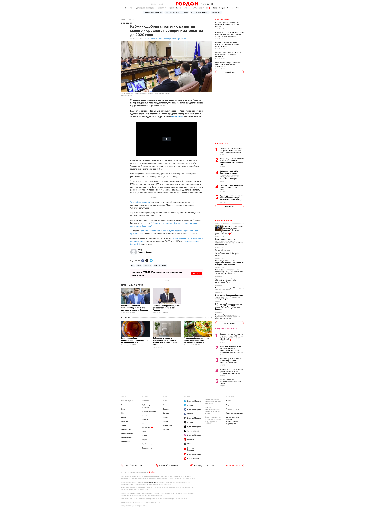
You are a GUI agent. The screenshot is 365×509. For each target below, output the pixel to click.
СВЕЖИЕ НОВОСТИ (224, 220)
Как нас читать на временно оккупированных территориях (232, 420)
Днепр (165, 421)
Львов (165, 405)
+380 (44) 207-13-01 (134, 465)
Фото (215, 8)
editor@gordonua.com (204, 465)
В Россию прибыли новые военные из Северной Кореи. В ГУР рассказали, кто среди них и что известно (228, 307)
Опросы (230, 8)
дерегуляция (147, 265)
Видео (222, 8)
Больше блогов (229, 72)
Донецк (166, 413)
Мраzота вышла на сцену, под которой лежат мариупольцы (227, 64)
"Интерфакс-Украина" (140, 202)
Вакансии (229, 401)
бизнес (139, 265)
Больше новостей (229, 323)
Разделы (145, 397)
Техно (123, 425)
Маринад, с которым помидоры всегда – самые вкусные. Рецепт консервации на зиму (232, 371)
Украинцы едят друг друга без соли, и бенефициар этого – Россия (228, 24)
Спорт (123, 417)
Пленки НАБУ (216, 12)
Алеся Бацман (193, 431)
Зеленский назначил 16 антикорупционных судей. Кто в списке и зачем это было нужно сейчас (227, 253)
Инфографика (126, 438)
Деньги (124, 409)
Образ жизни (126, 429)
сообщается (177, 116)
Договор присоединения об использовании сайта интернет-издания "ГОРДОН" (213, 420)
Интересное (125, 442)
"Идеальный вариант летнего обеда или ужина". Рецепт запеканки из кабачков (196, 340)
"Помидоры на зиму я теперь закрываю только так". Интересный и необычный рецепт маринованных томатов (231, 349)
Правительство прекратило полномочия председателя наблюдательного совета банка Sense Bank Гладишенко (229, 242)
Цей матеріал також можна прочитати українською (166, 39)
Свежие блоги (222, 19)
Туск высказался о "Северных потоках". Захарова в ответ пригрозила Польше (226, 281)
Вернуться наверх (233, 465)
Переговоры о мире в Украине (176, 12)
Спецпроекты (147, 448)
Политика (131, 19)
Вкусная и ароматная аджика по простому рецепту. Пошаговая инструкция (231, 360)
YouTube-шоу (147, 444)
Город (165, 397)
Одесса (166, 409)
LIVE (195, 8)
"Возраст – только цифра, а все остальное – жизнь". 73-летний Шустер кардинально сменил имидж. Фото (231, 337)
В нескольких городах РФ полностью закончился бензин (229, 289)
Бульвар (187, 8)
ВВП (132, 265)
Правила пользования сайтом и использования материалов (213, 401)
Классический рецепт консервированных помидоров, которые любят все (134, 340)
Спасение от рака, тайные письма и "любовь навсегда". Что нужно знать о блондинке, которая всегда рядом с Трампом (229, 230)
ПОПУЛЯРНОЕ (221, 143)
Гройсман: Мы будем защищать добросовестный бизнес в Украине (166, 308)
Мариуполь (167, 425)
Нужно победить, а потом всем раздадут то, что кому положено (228, 54)
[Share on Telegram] (151, 260)
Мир (123, 413)
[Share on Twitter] (146, 260)
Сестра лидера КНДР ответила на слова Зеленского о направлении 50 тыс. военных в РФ (232, 161)
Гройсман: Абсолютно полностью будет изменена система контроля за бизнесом (135, 308)
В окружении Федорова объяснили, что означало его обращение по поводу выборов (229, 297)
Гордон (123, 19)
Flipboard (191, 439)
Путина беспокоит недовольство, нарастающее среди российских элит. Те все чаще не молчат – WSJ (229, 272)
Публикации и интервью (145, 8)
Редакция (229, 405)
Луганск (166, 429)
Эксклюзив (204, 8)
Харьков (166, 417)
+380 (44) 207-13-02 (168, 465)
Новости (128, 8)
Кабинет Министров (160, 265)
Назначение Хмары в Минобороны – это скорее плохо (231, 187)
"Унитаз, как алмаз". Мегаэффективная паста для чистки (230, 381)
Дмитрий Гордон (194, 401)
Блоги (178, 8)
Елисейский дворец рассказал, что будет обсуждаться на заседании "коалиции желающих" (228, 317)
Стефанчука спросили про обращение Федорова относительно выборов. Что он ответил (229, 263)
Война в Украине (127, 401)
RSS (189, 444)
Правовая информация (234, 413)
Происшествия (127, 433)
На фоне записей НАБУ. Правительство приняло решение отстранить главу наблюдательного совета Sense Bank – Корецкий (230, 175)
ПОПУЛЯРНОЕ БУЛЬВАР (226, 329)
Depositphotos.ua (151, 482)
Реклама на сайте (232, 409)
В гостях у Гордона (166, 8)
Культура (124, 421)
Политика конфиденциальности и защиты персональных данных (212, 410)
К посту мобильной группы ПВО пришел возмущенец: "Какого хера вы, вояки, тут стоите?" (229, 34)
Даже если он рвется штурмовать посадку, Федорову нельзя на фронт (227, 44)
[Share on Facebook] (142, 260)
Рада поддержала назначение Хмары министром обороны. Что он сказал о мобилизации (231, 198)
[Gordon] (187, 4)
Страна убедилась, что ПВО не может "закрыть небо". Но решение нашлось (231, 150)
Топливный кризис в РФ (153, 12)
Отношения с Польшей (200, 12)
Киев (165, 401)
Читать (196, 273)
